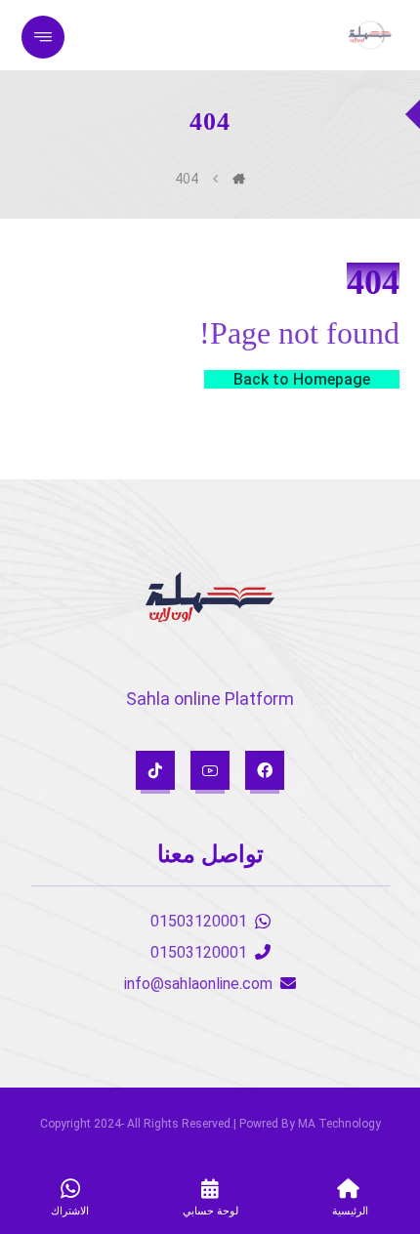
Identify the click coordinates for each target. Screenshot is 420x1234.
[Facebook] (264, 770)
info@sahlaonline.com (198, 983)
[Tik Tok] (155, 770)
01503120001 (198, 921)
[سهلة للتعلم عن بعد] (370, 35)
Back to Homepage (301, 379)
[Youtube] (210, 770)
